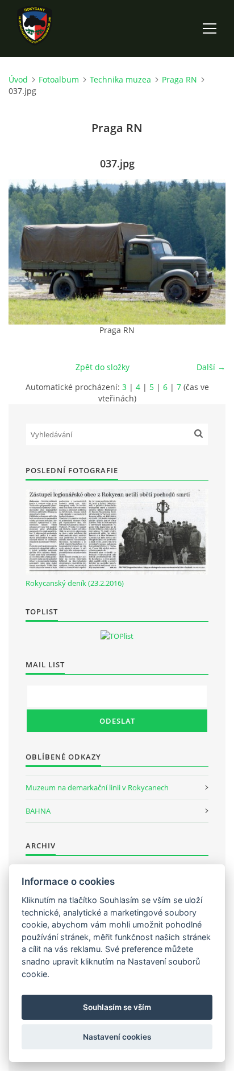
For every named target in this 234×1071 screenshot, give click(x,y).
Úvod (18, 79)
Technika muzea (120, 79)
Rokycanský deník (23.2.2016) (75, 583)
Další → (211, 367)
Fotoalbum (59, 79)
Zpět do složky (102, 367)
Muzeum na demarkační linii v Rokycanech (97, 787)
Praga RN (179, 79)
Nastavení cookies (117, 1036)
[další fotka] (207, 252)
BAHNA (38, 811)
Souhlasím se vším (117, 1007)
